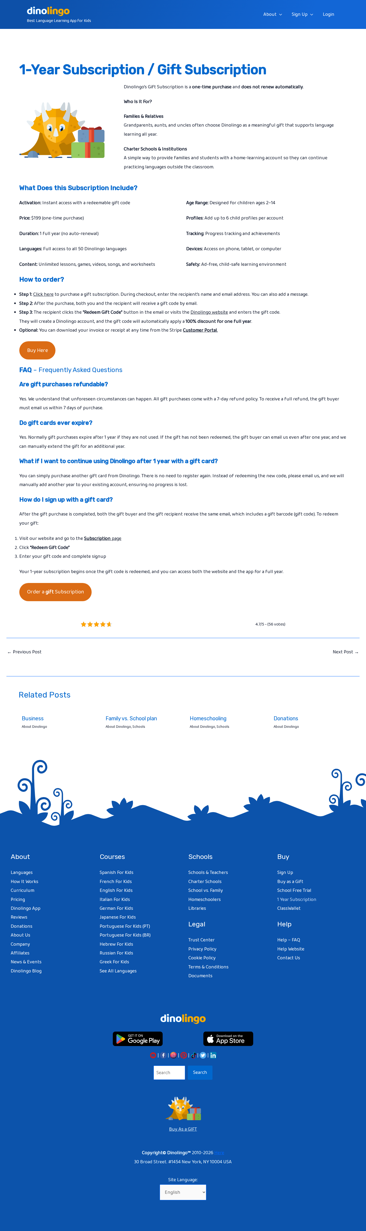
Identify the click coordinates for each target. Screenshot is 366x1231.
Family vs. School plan (131, 718)
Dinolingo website (209, 312)
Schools (138, 727)
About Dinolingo (34, 727)
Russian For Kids (116, 953)
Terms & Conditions (208, 967)
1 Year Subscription (296, 899)
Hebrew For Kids (116, 944)
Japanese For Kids (118, 917)
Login (328, 14)
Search (200, 1072)
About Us (20, 935)
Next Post (346, 652)
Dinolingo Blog (26, 971)
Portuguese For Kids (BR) (125, 935)
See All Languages (118, 971)
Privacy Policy (202, 949)
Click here (43, 294)
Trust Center (201, 940)
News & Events (26, 962)
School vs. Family (205, 890)
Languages (22, 872)
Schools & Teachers (208, 872)
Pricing (18, 899)
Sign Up (300, 14)
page (102, 538)
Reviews (19, 917)
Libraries (197, 908)
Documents (200, 976)
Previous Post (24, 652)
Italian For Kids (115, 899)
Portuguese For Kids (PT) (125, 926)
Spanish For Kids (116, 872)
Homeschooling (208, 718)
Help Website (290, 949)
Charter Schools (205, 881)
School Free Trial (294, 890)
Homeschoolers (204, 899)
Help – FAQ (288, 940)
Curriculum (22, 890)
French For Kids (116, 881)
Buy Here (37, 350)
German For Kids (116, 908)
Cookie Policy (202, 958)
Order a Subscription (55, 592)
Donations (286, 718)
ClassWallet (289, 908)
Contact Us (288, 958)
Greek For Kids (114, 962)
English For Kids (116, 890)
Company (20, 944)
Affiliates (20, 953)
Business (33, 718)
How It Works (24, 881)
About (270, 14)
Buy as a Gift (290, 881)
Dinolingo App (25, 908)
